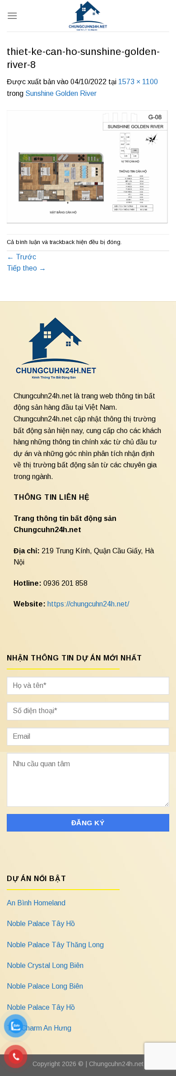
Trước (21, 257)
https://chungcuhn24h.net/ (88, 604)
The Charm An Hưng (39, 1028)
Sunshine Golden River (61, 93)
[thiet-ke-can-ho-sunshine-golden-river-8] (88, 166)
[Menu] (12, 16)
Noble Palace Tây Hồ (41, 923)
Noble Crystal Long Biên (45, 965)
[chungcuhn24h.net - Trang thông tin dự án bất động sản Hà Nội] (88, 16)
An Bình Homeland (36, 903)
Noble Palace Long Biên (45, 986)
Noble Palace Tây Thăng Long (55, 945)
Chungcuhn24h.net (116, 1063)
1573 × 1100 (138, 82)
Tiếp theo (26, 268)
